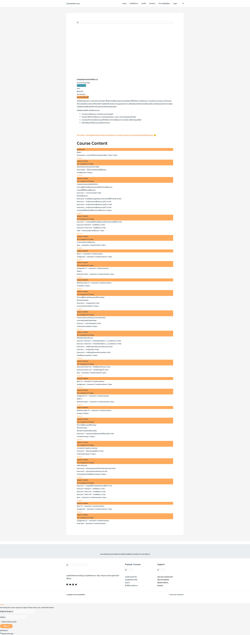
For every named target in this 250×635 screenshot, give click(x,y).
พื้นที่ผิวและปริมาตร (131, 585)
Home (124, 3)
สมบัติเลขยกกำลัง (131, 577)
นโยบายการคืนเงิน (163, 579)
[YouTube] (70, 584)
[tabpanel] (125, 119)
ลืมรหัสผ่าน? (4, 630)
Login (175, 3)
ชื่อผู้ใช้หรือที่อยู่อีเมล (6, 611)
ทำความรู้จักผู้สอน (164, 3)
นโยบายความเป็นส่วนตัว (165, 577)
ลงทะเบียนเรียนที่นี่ (83, 97)
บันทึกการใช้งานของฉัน (9, 622)
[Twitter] (76, 584)
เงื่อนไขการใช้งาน (162, 582)
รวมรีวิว (143, 3)
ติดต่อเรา (152, 3)
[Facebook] (67, 584)
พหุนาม (127, 582)
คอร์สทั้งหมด (134, 3)
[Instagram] (73, 584)
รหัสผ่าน (2, 617)
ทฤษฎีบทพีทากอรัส (131, 579)
